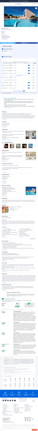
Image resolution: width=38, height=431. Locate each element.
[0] (34, 3)
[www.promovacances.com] (18, 3)
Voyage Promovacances (3, 5)
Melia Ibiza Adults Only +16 (16, 359)
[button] (31, 135)
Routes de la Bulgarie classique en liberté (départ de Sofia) (20, 363)
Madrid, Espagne (6, 369)
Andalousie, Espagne (17, 369)
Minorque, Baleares (21, 368)
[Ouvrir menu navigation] (1, 3)
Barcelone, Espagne (11, 369)
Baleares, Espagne (27, 368)
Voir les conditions (32, 238)
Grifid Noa (7, 364)
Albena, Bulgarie (6, 372)
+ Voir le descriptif (4, 39)
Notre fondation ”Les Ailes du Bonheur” (7, 412)
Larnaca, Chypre (11, 372)
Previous (27, 135)
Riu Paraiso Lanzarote (24, 362)
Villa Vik (29, 362)
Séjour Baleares (10, 5)
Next (34, 135)
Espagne (7, 5)
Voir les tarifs (34, 429)
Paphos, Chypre (15, 372)
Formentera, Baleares (6, 368)
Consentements (16, 411)
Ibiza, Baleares (11, 368)
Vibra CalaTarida (7, 359)
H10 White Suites (32, 361)
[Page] (3, 400)
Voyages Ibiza (14, 5)
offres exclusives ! (26, 1)
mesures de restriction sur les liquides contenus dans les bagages (26, 275)
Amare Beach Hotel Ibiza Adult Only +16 (27, 360)
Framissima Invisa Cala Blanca (24, 361)
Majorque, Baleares (16, 368)
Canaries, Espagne (22, 369)
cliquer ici (22, 309)
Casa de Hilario (5, 363)
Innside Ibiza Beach (27, 359)
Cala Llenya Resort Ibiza (17, 361)
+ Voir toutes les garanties (7, 107)
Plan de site (5, 413)
